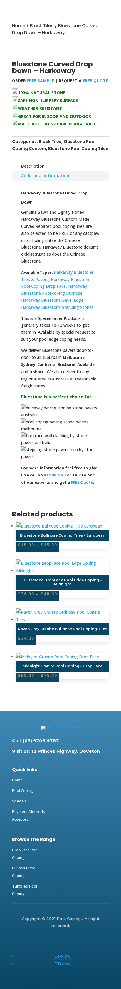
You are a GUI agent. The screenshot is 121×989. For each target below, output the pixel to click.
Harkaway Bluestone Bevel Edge (52, 300)
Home (18, 26)
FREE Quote (82, 482)
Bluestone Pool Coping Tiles (78, 148)
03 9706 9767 (55, 475)
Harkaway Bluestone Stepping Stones (57, 307)
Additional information (45, 175)
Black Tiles (41, 26)
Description (33, 166)
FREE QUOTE (95, 80)
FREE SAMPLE (40, 80)
